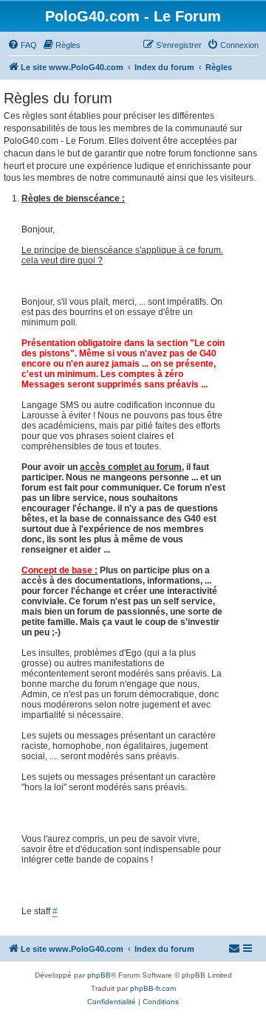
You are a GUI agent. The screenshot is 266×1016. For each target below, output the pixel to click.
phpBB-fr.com (153, 988)
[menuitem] (22, 45)
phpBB (99, 975)
